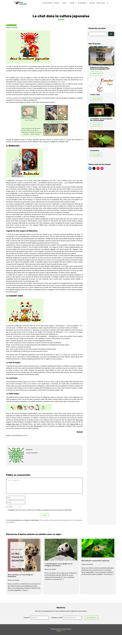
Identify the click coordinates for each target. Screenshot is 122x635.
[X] (94, 168)
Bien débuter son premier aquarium (95, 561)
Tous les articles (47, 3)
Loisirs (64, 3)
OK (111, 34)
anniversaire (61, 82)
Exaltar (64, 631)
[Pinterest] (98, 168)
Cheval (56, 3)
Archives (25, 435)
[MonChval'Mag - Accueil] (20, 2)
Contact (92, 3)
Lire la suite (96, 73)
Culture (72, 3)
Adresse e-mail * (57, 617)
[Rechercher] (107, 2)
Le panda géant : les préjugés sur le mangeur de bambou (58, 565)
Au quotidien (82, 3)
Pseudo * (27, 617)
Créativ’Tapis (95, 94)
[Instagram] (102, 168)
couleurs (66, 332)
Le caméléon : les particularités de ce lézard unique (101, 119)
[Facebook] (90, 168)
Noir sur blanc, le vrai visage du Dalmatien (20, 575)
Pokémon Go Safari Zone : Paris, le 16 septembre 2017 (100, 68)
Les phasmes (94, 150)
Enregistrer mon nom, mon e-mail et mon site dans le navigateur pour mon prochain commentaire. (40, 510)
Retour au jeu (101, 3)
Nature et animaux (11, 25)
